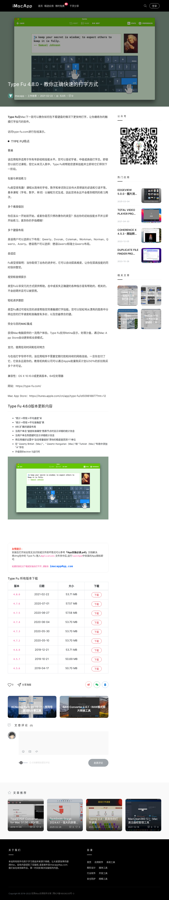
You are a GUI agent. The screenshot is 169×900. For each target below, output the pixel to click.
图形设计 (91, 867)
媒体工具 (103, 867)
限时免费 (61, 5)
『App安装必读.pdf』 (76, 552)
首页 (40, 5)
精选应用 (49, 5)
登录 (154, 5)
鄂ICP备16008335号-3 (63, 893)
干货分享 (74, 5)
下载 (96, 594)
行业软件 (91, 873)
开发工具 (103, 873)
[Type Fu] (10, 95)
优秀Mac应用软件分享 (21, 6)
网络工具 (103, 878)
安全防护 (91, 878)
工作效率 (32, 95)
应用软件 (99, 862)
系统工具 (110, 862)
